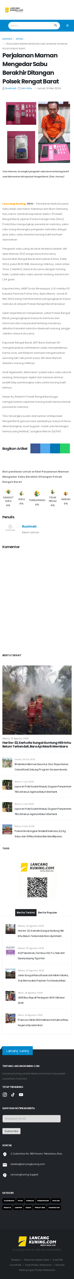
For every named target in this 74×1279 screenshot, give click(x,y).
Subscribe (11, 1131)
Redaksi (15, 1259)
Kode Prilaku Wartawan (38, 1265)
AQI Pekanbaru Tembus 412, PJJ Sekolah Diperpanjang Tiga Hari (41, 955)
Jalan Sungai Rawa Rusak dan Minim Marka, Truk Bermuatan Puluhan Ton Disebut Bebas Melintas (43, 978)
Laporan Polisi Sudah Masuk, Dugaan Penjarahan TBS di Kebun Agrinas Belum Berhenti (43, 789)
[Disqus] (37, 602)
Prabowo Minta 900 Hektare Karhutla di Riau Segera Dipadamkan (43, 1022)
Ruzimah (10, 88)
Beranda (7, 38)
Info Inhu (26, 88)
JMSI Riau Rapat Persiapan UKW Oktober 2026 (41, 1000)
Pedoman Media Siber (36, 1259)
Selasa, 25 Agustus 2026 (15, 738)
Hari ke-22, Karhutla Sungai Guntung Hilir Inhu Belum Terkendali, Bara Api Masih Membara (36, 744)
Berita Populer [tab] (47, 912)
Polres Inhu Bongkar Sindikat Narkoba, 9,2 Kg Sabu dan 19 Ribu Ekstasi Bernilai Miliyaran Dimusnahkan (40, 834)
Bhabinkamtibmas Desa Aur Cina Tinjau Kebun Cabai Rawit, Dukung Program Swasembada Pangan (41, 767)
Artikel (19, 38)
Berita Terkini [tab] (26, 912)
